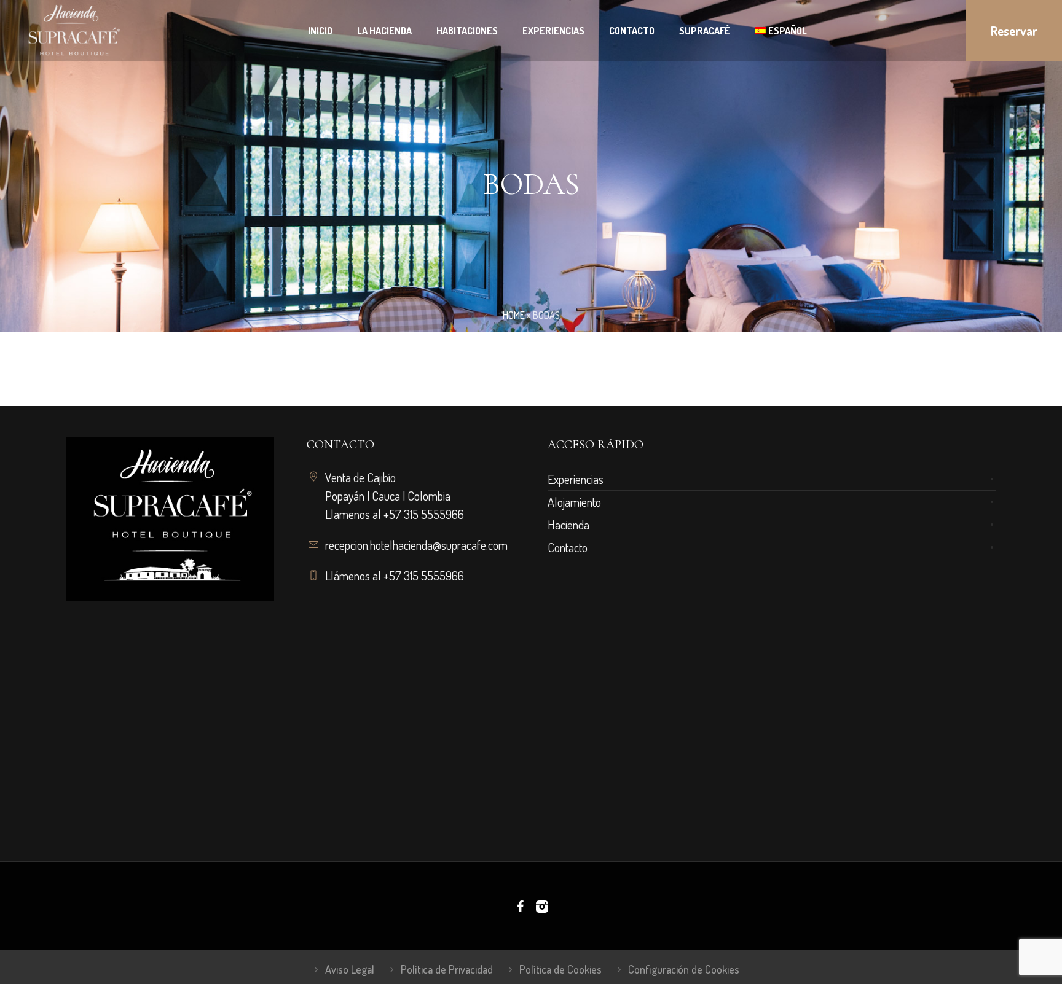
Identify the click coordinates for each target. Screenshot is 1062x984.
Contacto (568, 547)
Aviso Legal (349, 969)
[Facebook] (520, 906)
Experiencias (576, 479)
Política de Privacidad (447, 969)
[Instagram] (542, 906)
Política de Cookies (560, 969)
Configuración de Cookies (683, 969)
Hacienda (568, 525)
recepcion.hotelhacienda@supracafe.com (416, 545)
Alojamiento (574, 502)
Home (514, 315)
